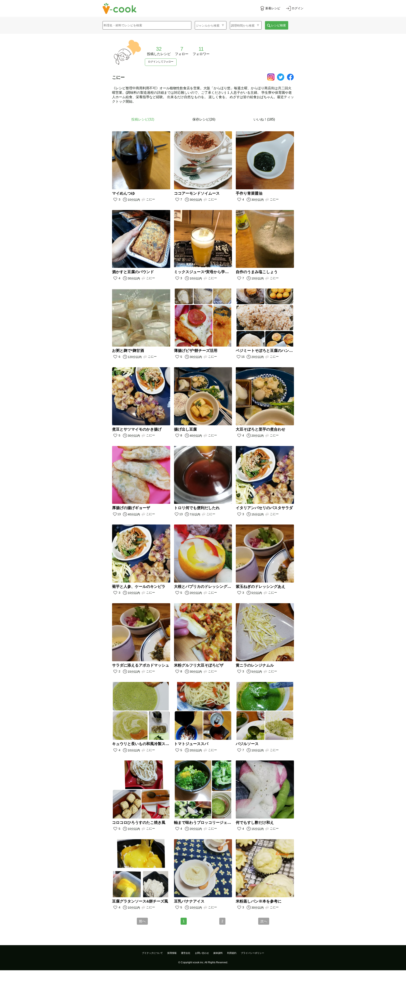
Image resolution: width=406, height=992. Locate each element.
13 (119, 514)
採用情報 (172, 953)
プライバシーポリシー (252, 953)
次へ (263, 921)
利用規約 (231, 953)
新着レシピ (272, 8)
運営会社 (185, 953)
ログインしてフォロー (160, 61)
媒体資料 (218, 953)
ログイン (297, 8)
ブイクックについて (152, 953)
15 (243, 356)
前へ (142, 921)
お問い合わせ (202, 953)
